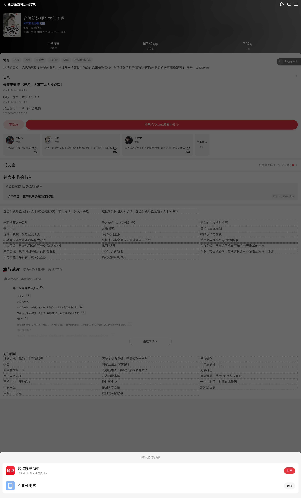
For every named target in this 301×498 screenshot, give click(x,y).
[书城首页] (281, 4)
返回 (4, 4)
